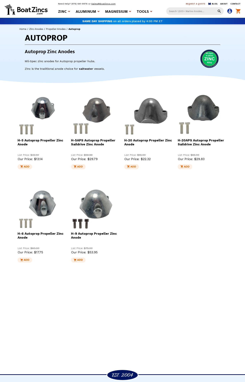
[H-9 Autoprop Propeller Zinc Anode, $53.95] (96, 205)
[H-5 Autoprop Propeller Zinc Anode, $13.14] (42, 112)
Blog (214, 4)
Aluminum (86, 11)
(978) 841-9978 (79, 4)
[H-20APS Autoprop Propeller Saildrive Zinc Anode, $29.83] (203, 112)
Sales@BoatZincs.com (103, 4)
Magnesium (116, 11)
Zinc (62, 11)
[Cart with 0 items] (238, 11)
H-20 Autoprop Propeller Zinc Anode (148, 142)
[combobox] (195, 11)
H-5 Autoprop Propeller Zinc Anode (40, 142)
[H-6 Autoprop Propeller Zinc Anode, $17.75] (42, 205)
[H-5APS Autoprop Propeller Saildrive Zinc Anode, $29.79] (96, 112)
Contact (235, 4)
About (224, 4)
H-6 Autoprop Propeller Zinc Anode (40, 235)
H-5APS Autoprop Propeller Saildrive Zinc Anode (93, 142)
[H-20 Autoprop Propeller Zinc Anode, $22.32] (149, 112)
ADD (26, 166)
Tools (143, 11)
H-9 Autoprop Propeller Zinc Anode (94, 235)
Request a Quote (195, 4)
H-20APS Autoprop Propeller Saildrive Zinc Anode (201, 142)
